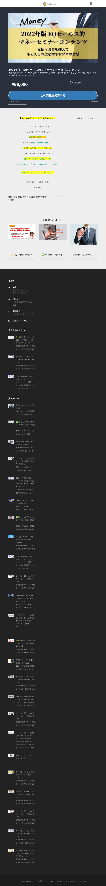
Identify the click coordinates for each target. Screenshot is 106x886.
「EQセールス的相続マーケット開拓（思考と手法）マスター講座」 (25, 598)
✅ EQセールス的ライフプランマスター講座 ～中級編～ (25, 425)
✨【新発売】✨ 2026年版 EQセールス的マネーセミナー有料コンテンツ (26, 340)
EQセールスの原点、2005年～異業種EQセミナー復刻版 (25, 451)
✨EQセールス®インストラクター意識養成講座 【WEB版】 (24, 539)
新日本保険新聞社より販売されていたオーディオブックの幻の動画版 (25, 652)
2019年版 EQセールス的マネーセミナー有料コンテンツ (25, 679)
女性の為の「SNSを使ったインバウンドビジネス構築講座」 (25, 748)
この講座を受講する (53, 95)
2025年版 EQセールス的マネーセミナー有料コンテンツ (25, 359)
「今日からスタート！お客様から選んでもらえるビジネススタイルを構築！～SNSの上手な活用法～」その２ (25, 620)
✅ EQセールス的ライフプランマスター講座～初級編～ (25, 520)
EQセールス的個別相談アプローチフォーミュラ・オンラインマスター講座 (25, 379)
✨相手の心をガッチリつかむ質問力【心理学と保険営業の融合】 (25, 643)
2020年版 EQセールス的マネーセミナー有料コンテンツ (25, 716)
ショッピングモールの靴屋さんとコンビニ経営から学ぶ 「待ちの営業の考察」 (25, 705)
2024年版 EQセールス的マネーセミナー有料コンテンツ (25, 814)
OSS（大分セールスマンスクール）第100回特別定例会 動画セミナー (25, 461)
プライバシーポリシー (22, 321)
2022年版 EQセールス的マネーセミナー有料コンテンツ (25, 775)
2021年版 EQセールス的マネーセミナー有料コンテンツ (25, 579)
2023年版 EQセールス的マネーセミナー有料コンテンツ (25, 794)
